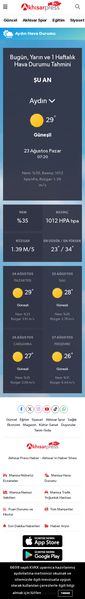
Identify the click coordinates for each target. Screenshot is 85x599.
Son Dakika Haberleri (24, 526)
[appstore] (43, 542)
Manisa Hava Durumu (58, 478)
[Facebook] (21, 409)
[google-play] (43, 556)
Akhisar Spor (35, 20)
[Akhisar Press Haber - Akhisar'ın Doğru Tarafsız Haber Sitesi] (40, 7)
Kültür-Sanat (48, 425)
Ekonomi (13, 425)
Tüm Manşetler (61, 509)
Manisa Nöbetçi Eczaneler (18, 478)
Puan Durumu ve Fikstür (18, 512)
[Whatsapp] (64, 409)
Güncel (10, 20)
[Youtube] (47, 409)
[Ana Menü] (5, 7)
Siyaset (77, 20)
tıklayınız (49, 593)
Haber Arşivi (60, 526)
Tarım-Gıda (42, 430)
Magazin (29, 425)
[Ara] (77, 7)
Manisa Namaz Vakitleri (17, 495)
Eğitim (58, 20)
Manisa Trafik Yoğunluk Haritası (58, 495)
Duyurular (68, 425)
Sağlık (72, 419)
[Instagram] (38, 409)
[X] (30, 409)
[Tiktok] (55, 409)
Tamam (65, 593)
